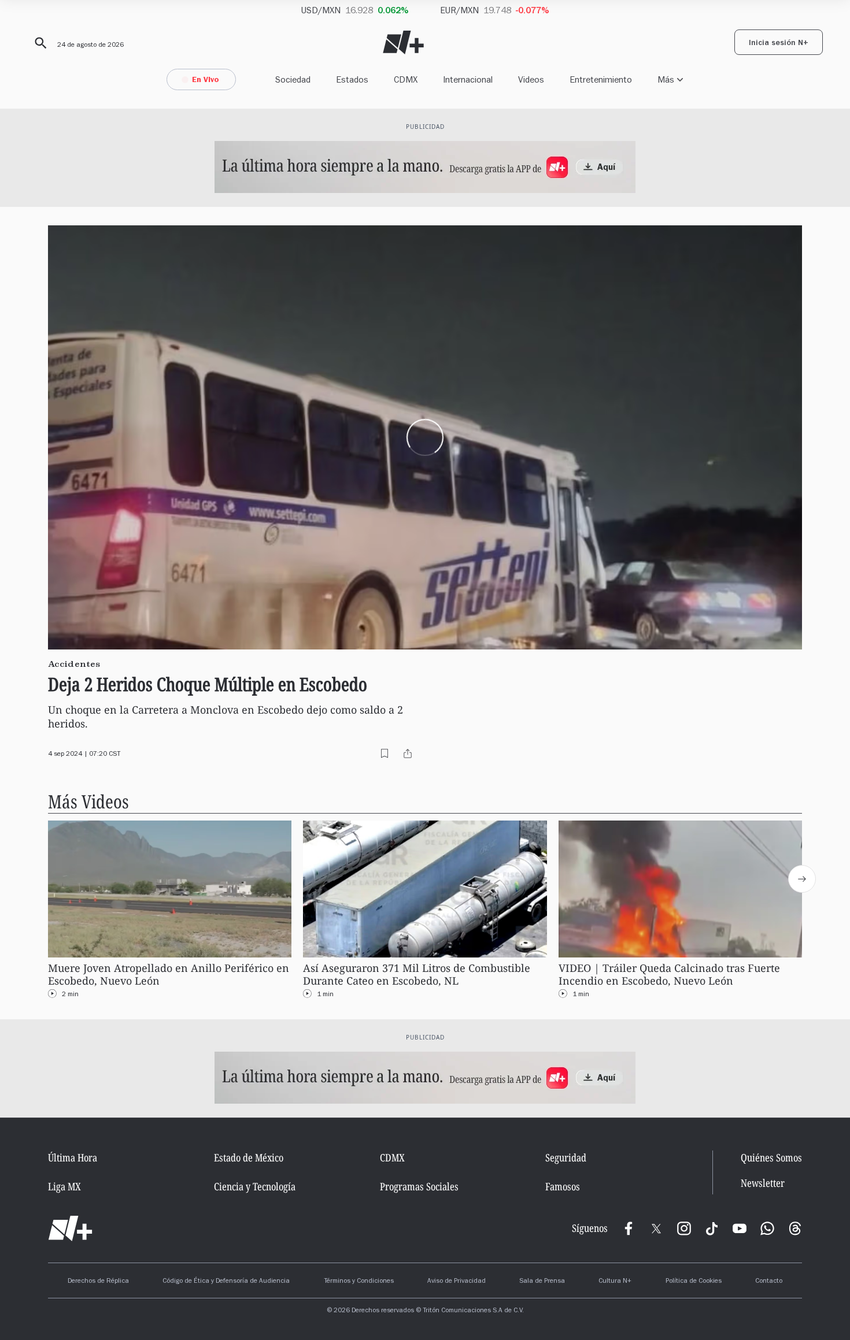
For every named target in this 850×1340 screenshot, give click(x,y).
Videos (531, 79)
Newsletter (763, 1183)
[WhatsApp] (767, 1228)
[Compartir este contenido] (407, 753)
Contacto (768, 1281)
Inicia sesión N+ (778, 44)
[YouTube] (739, 1228)
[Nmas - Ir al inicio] (403, 42)
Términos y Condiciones (359, 1281)
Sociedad (293, 79)
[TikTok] (712, 1228)
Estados (352, 79)
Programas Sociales (419, 1186)
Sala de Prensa (542, 1281)
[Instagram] (684, 1228)
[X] (656, 1228)
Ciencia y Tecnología (254, 1186)
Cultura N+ (614, 1281)
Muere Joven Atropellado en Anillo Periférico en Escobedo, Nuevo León (168, 974)
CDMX (405, 79)
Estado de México (248, 1157)
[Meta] (628, 1228)
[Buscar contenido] (38, 43)
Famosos (562, 1186)
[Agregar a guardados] (384, 753)
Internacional (468, 79)
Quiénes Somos (771, 1157)
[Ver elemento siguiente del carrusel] (802, 879)
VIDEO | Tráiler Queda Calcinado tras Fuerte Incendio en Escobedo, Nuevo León (669, 974)
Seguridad (565, 1157)
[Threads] (795, 1228)
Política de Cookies (694, 1281)
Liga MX (64, 1186)
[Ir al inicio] (70, 1228)
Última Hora (72, 1157)
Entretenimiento (601, 79)
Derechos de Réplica (98, 1281)
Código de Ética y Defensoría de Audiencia (226, 1281)
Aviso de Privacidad (456, 1281)
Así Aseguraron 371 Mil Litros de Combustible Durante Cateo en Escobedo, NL (416, 974)
